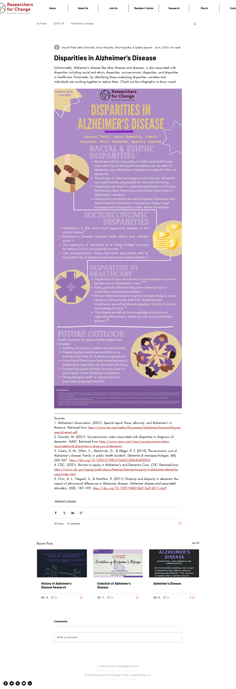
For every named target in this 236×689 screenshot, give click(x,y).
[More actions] (180, 47)
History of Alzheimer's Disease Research (56, 585)
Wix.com (147, 675)
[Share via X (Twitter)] (64, 512)
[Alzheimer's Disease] (174, 563)
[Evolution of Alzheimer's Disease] (118, 563)
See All (195, 543)
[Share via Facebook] (55, 512)
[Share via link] (81, 512)
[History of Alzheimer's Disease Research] (62, 563)
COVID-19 (59, 23)
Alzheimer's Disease (82, 23)
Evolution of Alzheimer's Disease (114, 585)
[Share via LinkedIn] (72, 512)
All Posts (42, 23)
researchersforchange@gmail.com (118, 666)
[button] (194, 23)
